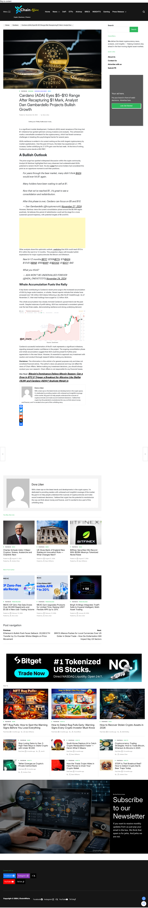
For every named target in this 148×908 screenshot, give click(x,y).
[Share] (52, 424)
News (55, 12)
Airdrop (79, 12)
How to (62, 721)
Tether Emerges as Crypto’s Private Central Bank (30, 764)
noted (52, 166)
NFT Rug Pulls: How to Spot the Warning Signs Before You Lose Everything (25, 726)
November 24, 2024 (56, 278)
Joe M (42, 751)
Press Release (118, 12)
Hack (110, 721)
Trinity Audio (40, 121)
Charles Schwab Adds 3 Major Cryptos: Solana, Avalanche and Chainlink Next (17, 552)
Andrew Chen (16, 561)
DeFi (64, 12)
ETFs (71, 12)
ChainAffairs (77, 732)
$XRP (45, 262)
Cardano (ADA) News (40, 91)
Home (47, 12)
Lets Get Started (126, 106)
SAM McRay (125, 732)
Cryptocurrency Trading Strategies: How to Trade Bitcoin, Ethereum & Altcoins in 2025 (130, 745)
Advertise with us (115, 64)
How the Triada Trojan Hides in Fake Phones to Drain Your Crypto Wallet (80, 765)
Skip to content (5, 1)
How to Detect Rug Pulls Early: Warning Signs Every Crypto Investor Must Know (73, 726)
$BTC (44, 259)
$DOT (65, 262)
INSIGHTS (97, 12)
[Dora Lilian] (18, 493)
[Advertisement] (52, 233)
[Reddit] (52, 417)
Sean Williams (49, 561)
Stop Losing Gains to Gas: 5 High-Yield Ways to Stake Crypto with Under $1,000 (33, 745)
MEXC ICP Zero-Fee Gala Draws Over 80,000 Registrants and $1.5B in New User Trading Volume (18, 607)
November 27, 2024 (71, 206)
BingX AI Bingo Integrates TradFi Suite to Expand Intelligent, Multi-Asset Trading (85, 607)
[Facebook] (52, 406)
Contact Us (112, 61)
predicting (57, 249)
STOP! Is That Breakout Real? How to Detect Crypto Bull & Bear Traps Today (128, 765)
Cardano (30, 91)
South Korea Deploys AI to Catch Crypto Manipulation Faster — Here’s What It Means (81, 745)
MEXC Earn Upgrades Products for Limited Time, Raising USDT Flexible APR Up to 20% (51, 607)
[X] (52, 420)
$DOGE (55, 262)
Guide (13, 721)
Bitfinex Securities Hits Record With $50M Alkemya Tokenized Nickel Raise (84, 552)
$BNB (34, 262)
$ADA (78, 173)
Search (111, 25)
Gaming (106, 12)
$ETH (57, 259)
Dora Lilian (46, 115)
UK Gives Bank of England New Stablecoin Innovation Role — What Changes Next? (51, 552)
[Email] (52, 413)
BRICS (87, 12)
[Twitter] (52, 410)
